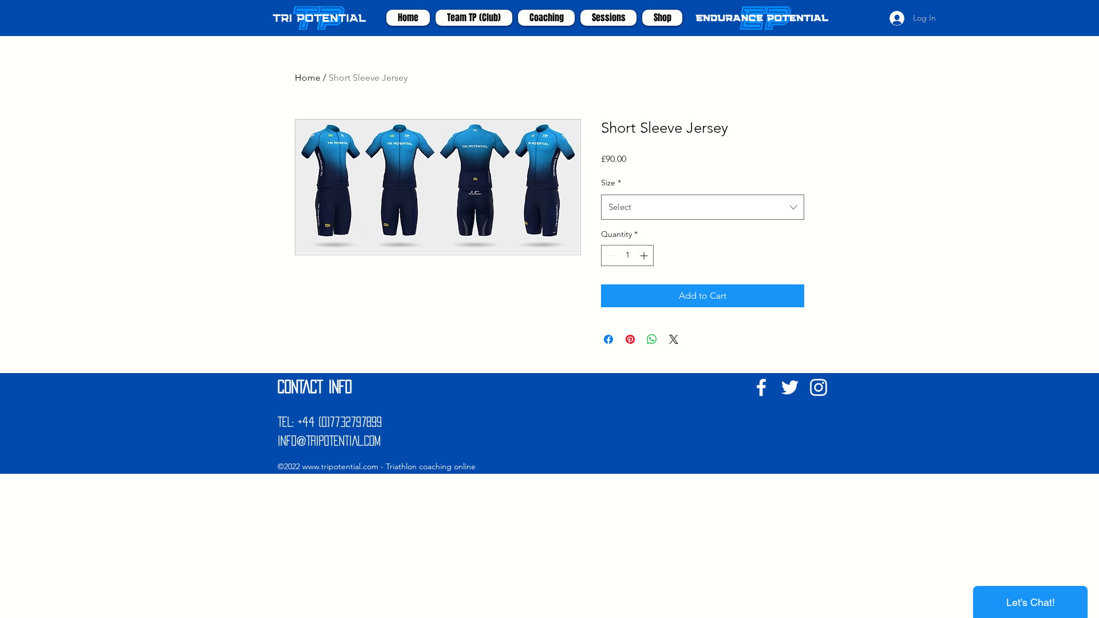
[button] (546, 18)
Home (308, 77)
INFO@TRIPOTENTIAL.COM (329, 440)
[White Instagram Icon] (818, 387)
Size (611, 182)
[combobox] (702, 207)
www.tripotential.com (340, 466)
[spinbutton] (627, 255)
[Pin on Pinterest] (630, 339)
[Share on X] (674, 339)
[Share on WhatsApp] (652, 339)
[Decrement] (610, 255)
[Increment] (645, 255)
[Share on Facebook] (608, 339)
